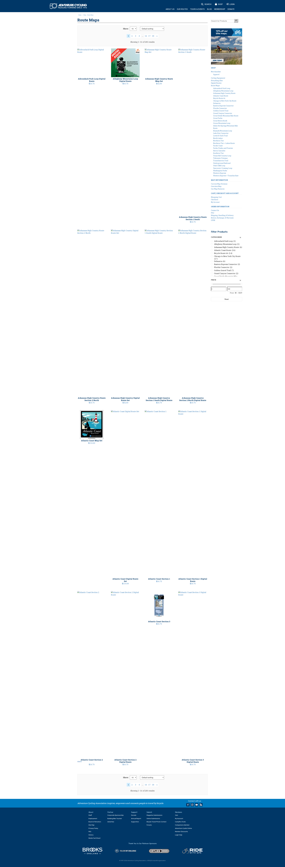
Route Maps (215, 86)
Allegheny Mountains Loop (223, 91)
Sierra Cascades (219, 151)
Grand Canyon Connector (222, 113)
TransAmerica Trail (220, 161)
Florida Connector (220, 108)
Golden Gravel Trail (220, 111)
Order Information (220, 207)
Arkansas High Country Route (224, 93)
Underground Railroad (222, 163)
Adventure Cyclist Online (183, 828)
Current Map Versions (219, 184)
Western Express (219, 173)
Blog (209, 9)
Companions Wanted (182, 825)
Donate (231, 9)
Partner (110, 812)
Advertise (110, 822)
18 (153, 36)
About (91, 812)
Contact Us (215, 210)
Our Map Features (217, 189)
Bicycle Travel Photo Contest (156, 822)
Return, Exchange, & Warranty (222, 218)
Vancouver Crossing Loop (222, 168)
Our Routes (182, 9)
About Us (170, 9)
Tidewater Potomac (220, 158)
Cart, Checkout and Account (225, 193)
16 (146, 36)
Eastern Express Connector (223, 106)
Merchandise (216, 72)
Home (79, 15)
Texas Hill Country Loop (222, 156)
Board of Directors (95, 822)
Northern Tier (218, 141)
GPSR (213, 220)
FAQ (212, 213)
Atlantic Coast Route (220, 96)
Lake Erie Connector (221, 133)
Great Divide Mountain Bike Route (225, 116)
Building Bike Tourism (114, 818)
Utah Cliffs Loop (219, 166)
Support (134, 812)
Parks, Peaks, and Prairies (223, 148)
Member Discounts (181, 831)
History (91, 835)
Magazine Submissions (154, 815)
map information (219, 180)
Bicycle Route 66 (219, 98)
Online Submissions (153, 818)
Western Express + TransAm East (225, 176)
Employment (93, 818)
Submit (149, 812)
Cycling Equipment (218, 78)
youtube (196, 804)
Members (178, 812)
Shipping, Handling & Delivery (222, 215)
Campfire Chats (180, 822)
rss (201, 804)
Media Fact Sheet (94, 838)
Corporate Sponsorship (115, 815)
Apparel (216, 74)
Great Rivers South (220, 121)
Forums (149, 825)
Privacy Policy (93, 828)
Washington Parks (220, 171)
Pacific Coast (218, 146)
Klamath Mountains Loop (222, 131)
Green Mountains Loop (221, 123)
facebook (188, 804)
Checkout (214, 200)
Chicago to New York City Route (224, 101)
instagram (192, 804)
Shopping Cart (216, 197)
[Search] (236, 20)
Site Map (91, 825)
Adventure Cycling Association (68, 6)
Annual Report (136, 818)
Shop (84, 15)
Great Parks (217, 118)
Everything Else (217, 81)
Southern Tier (218, 153)
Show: (126, 29)
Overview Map (216, 186)
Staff (90, 815)
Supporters (135, 822)
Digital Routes (216, 83)
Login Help (178, 835)
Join (176, 815)
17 (149, 36)
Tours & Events (197, 9)
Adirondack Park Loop (221, 88)
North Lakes (218, 138)
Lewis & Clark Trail (220, 136)
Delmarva (217, 103)
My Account (215, 202)
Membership (219, 9)
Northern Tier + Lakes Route (224, 143)
